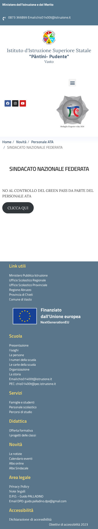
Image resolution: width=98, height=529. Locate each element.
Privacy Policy (19, 486)
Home (6, 142)
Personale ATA (42, 142)
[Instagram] (15, 103)
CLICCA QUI (18, 208)
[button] (72, 82)
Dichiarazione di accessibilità (30, 519)
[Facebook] (8, 103)
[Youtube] (23, 103)
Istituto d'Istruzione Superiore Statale (49, 50)
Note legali (17, 491)
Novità (21, 142)
